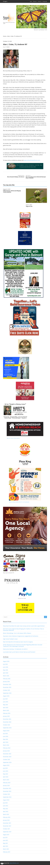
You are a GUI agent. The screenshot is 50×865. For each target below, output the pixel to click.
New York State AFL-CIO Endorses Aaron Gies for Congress (18, 642)
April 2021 (5, 846)
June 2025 (5, 701)
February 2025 (6, 713)
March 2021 (6, 849)
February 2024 (6, 748)
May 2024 (5, 739)
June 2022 (5, 805)
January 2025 (6, 716)
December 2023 (7, 753)
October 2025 (6, 690)
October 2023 (6, 759)
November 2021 (7, 826)
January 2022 (6, 820)
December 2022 (7, 788)
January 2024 (6, 751)
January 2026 (6, 681)
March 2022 (6, 814)
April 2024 (5, 742)
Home (31, 1)
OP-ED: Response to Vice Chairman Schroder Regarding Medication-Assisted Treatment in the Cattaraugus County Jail (22, 645)
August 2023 (6, 765)
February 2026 (6, 678)
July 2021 (5, 837)
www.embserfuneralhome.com (32, 160)
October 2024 (6, 725)
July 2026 (5, 664)
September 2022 (7, 797)
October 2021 (6, 829)
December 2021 (7, 823)
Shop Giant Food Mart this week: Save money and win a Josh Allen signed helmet (24, 626)
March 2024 (6, 745)
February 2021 (6, 852)
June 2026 (5, 667)
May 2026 (5, 670)
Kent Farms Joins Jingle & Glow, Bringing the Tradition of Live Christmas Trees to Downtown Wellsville (23, 629)
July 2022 (5, 803)
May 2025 (5, 704)
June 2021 (5, 840)
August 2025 (6, 696)
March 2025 (6, 710)
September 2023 (7, 762)
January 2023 (6, 785)
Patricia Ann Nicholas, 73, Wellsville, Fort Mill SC (15, 649)
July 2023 (5, 768)
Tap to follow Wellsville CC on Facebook (19, 502)
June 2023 (5, 771)
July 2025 (5, 699)
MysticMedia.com (14, 863)
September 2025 (7, 693)
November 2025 (7, 687)
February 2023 (6, 782)
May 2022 (5, 808)
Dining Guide (45, 1)
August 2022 (6, 800)
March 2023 (6, 779)
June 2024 (5, 736)
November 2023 (7, 756)
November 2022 (7, 791)
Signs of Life (29, 206)
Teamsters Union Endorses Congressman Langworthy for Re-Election (20, 636)
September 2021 (7, 831)
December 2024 (7, 719)
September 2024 (7, 727)
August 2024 (6, 730)
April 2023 (5, 777)
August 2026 (6, 661)
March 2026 (6, 675)
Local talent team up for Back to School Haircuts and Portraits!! (19, 652)
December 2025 (7, 684)
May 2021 (5, 843)
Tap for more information (13, 438)
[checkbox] (2, 862)
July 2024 (5, 733)
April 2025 (5, 707)
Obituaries (35, 1)
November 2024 (7, 722)
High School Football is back (10, 639)
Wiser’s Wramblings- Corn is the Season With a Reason (17, 633)
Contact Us (39, 1)
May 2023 (5, 774)
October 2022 (6, 794)
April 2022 (5, 811)
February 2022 (6, 817)
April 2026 (5, 673)
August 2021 (6, 834)
